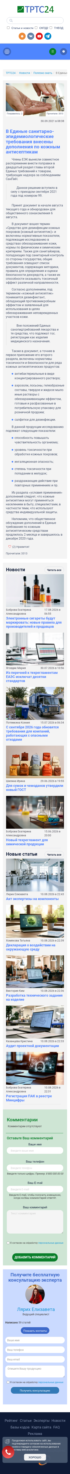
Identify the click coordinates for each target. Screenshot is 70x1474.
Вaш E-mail (35, 1183)
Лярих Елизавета (17, 894)
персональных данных (50, 1243)
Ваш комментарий (35, 1207)
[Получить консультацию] (52, 51)
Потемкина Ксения (18, 722)
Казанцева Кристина (19, 1041)
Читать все (54, 570)
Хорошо (35, 1457)
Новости (58, 1420)
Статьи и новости (22, 28)
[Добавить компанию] (22, 36)
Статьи (26, 1420)
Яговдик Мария (16, 668)
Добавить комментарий (35, 1257)
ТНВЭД (58, 28)
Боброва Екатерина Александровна (18, 611)
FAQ (56, 1427)
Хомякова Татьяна (18, 940)
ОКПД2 (43, 28)
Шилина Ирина (15, 781)
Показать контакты (35, 1330)
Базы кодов (20, 1427)
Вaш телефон (35, 1161)
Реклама (35, 1434)
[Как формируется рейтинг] (63, 51)
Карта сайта (41, 1427)
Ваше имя (35, 1144)
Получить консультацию (35, 1390)
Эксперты (41, 1420)
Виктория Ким (15, 990)
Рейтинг (11, 1420)
